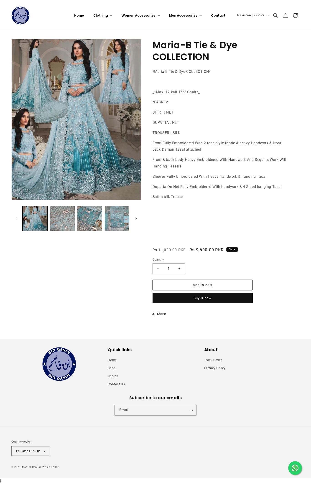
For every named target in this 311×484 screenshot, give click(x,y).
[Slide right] (136, 218)
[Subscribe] (191, 410)
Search (113, 376)
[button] (275, 15)
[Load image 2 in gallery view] (62, 218)
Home (112, 360)
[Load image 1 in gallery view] (35, 218)
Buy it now (203, 298)
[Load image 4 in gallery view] (117, 218)
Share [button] (161, 314)
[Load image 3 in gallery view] (89, 218)
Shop (111, 368)
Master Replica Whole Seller (40, 467)
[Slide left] (16, 218)
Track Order (213, 360)
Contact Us (116, 384)
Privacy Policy (215, 368)
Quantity (158, 259)
